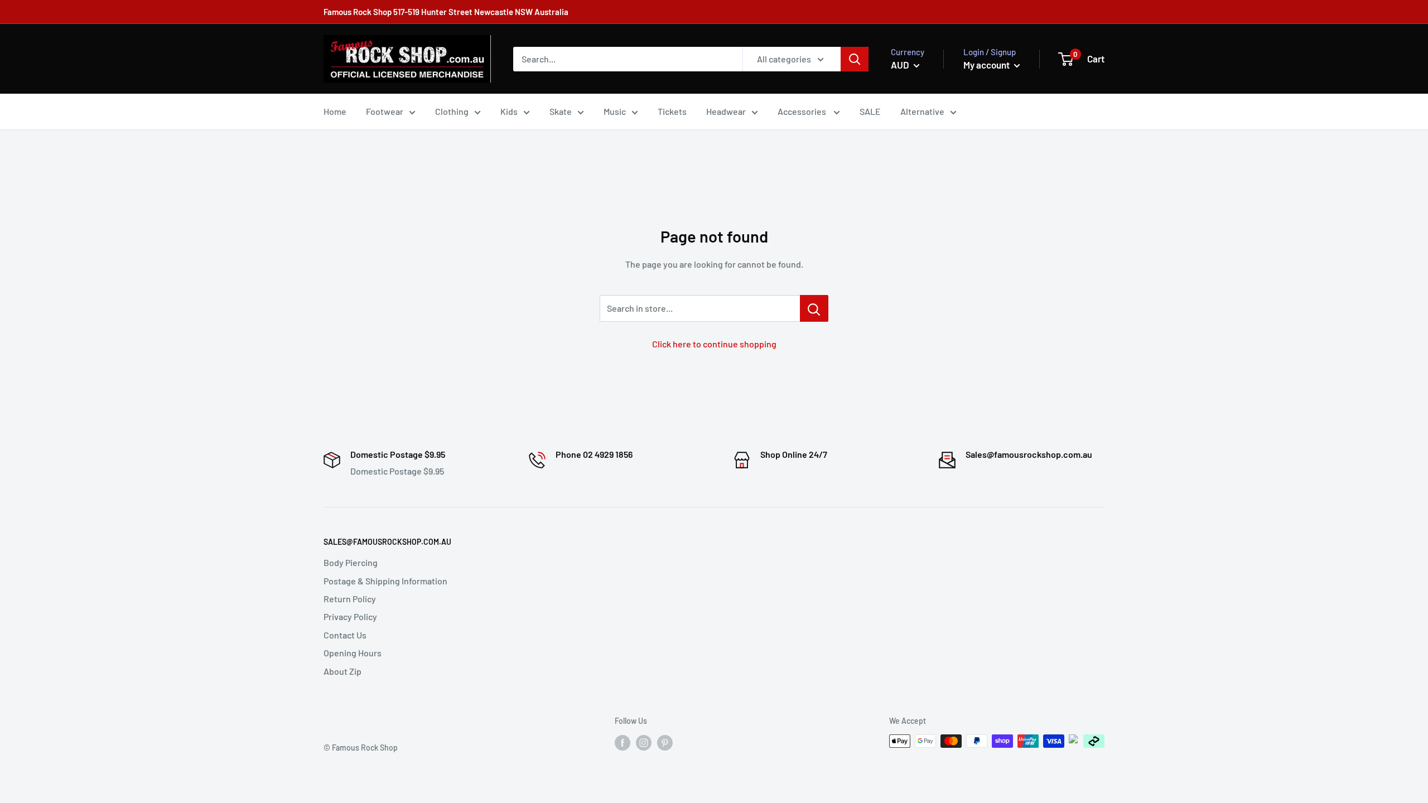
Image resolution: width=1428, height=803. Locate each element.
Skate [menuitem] (560, 111)
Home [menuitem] (335, 111)
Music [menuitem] (615, 111)
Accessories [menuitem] (803, 111)
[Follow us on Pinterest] (665, 742)
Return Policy (350, 598)
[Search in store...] (814, 308)
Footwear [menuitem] (384, 111)
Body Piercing (351, 562)
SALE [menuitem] (870, 111)
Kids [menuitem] (509, 111)
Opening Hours (353, 652)
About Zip (342, 671)
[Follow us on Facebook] (622, 742)
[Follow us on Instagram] (644, 742)
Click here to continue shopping (714, 343)
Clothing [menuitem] (452, 111)
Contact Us (345, 635)
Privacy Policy (350, 616)
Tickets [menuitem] (672, 111)
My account (987, 64)
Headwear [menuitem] (726, 111)
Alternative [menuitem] (922, 111)
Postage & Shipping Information (385, 580)
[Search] (855, 59)
